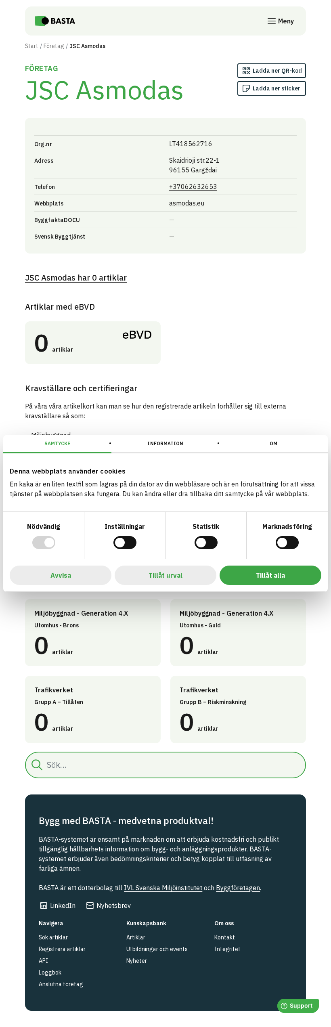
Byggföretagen (238, 888)
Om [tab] (273, 443)
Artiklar (135, 937)
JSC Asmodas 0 (76, 277)
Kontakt (224, 937)
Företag (54, 46)
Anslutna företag (61, 984)
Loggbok (50, 972)
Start (31, 46)
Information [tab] (165, 443)
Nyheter (136, 960)
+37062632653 (193, 186)
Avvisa (60, 575)
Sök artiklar (53, 937)
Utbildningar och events (157, 949)
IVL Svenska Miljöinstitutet (163, 888)
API (43, 960)
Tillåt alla (270, 575)
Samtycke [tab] (57, 443)
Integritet (227, 949)
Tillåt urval (165, 575)
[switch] (124, 542)
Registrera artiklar (62, 949)
